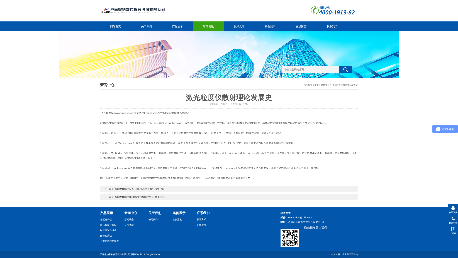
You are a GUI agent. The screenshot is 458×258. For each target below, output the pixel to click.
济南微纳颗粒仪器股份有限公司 (115, 254)
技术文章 (239, 26)
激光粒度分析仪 (108, 225)
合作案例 (177, 219)
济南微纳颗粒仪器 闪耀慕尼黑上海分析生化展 (139, 188)
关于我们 (146, 26)
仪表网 (345, 254)
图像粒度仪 (106, 235)
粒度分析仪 (106, 219)
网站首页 (115, 26)
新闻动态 (129, 219)
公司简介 (153, 219)
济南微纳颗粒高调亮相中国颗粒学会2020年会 (139, 196)
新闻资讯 (208, 26)
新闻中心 (325, 85)
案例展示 (270, 26)
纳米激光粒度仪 (108, 230)
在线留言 (301, 26)
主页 (317, 85)
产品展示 (177, 26)
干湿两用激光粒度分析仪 (111, 241)
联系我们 (332, 26)
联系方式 (201, 219)
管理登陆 (353, 254)
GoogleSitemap (153, 254)
